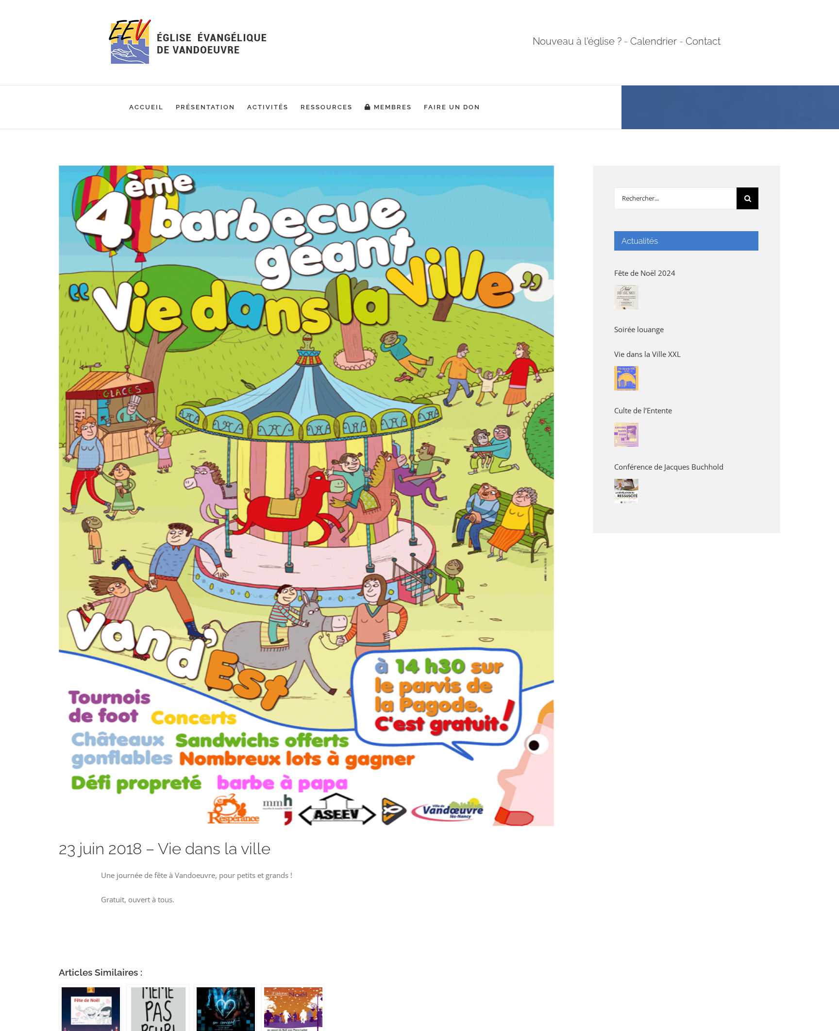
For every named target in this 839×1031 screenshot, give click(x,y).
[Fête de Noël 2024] (626, 297)
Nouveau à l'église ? (577, 41)
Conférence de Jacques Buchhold (668, 467)
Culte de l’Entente (643, 410)
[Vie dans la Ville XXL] (626, 378)
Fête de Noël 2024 (644, 273)
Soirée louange (639, 329)
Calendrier (653, 41)
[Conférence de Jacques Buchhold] (626, 491)
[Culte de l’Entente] (626, 435)
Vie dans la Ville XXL (647, 354)
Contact (703, 41)
